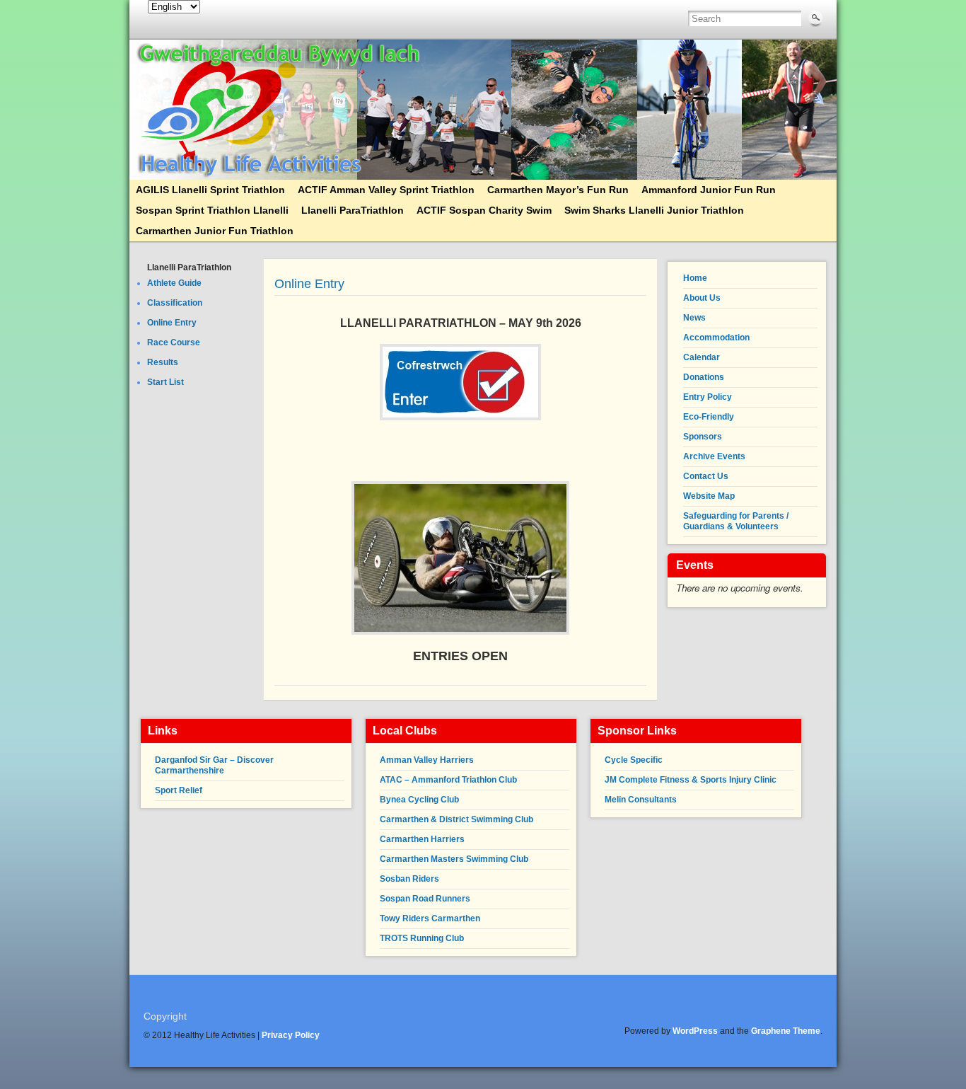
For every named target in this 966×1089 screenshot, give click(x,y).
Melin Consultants (641, 800)
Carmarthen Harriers (422, 839)
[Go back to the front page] (483, 110)
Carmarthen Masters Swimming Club (454, 859)
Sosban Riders (409, 879)
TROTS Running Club (422, 938)
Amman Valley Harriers (427, 760)
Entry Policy (707, 397)
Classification (174, 303)
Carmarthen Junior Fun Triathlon (214, 230)
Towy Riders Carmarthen (430, 918)
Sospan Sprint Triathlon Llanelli (212, 210)
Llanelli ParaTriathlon (352, 210)
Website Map (709, 496)
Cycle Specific (634, 760)
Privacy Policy (291, 1035)
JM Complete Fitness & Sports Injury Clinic (690, 780)
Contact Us (705, 476)
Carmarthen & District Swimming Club (456, 819)
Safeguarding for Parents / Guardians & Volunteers (735, 521)
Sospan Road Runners (425, 899)
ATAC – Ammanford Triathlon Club (448, 780)
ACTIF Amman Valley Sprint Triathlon (386, 189)
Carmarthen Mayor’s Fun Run (558, 189)
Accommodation (716, 337)
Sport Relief (178, 790)
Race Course (173, 342)
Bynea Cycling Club (419, 800)
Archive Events (714, 456)
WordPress (695, 1031)
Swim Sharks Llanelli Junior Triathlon (654, 210)
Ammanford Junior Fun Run (708, 189)
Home (695, 278)
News (694, 318)
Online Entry (172, 323)
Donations (703, 377)
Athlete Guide (174, 283)
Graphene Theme (785, 1031)
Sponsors (702, 437)
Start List (165, 382)
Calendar (701, 357)
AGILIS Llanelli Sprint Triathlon (210, 189)
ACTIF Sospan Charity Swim (484, 210)
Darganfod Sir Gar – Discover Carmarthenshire (214, 765)
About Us (702, 298)
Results (162, 362)
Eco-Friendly (708, 417)
